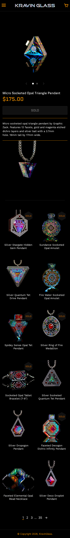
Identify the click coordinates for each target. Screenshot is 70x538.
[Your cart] (66, 6)
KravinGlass (45, 533)
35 (40, 517)
